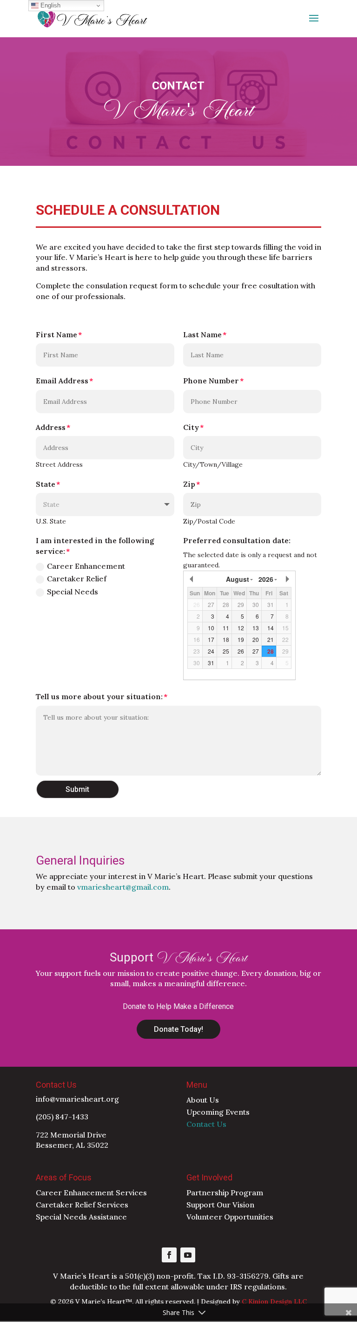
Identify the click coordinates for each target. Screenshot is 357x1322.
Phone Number (211, 380)
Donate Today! (178, 1029)
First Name (56, 334)
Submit (77, 789)
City (191, 427)
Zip (189, 484)
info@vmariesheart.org (77, 1099)
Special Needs (72, 591)
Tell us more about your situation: (99, 696)
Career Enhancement (86, 566)
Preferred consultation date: (237, 540)
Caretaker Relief (76, 578)
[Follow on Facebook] (169, 1254)
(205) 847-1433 (62, 1116)
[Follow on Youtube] (187, 1254)
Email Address (62, 380)
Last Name (202, 334)
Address (51, 427)
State (45, 484)
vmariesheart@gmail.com (123, 887)
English (49, 5)
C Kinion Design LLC (274, 1301)
